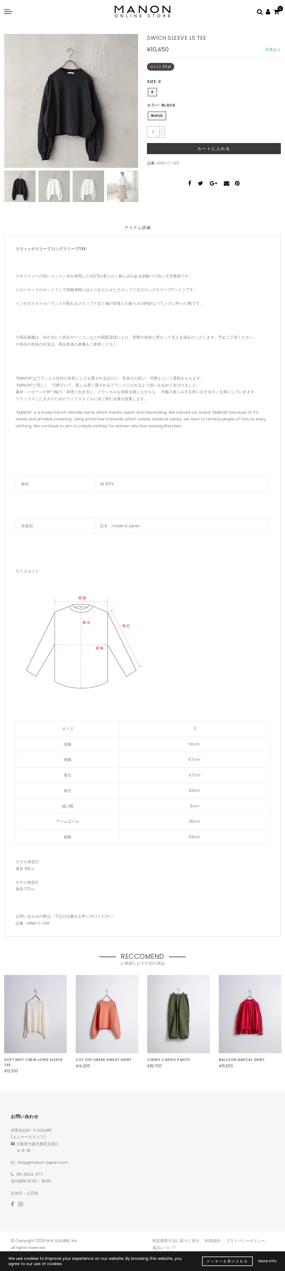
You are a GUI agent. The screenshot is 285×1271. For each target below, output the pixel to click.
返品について (164, 1247)
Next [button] (121, 104)
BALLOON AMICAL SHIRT (242, 1059)
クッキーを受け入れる (227, 1261)
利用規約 (212, 1240)
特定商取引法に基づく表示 (176, 1240)
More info (267, 1261)
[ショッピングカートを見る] (276, 11)
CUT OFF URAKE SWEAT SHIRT (104, 1059)
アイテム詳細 (137, 227)
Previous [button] (14, 104)
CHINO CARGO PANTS (168, 1059)
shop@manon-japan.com (42, 1162)
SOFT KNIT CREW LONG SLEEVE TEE (33, 1062)
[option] (71, 101)
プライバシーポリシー (245, 1240)
